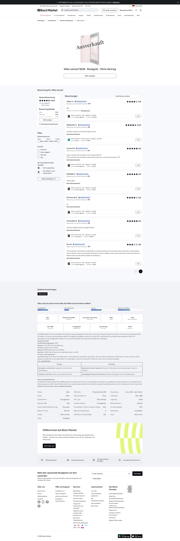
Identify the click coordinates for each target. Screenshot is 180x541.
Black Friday (94, 506)
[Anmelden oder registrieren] (136, 10)
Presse (40, 493)
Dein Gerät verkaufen (79, 501)
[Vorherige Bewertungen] (136, 271)
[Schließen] (177, 2)
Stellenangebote (42, 496)
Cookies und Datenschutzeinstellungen (117, 506)
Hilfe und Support (60, 493)
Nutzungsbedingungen (116, 493)
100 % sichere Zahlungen (80, 523)
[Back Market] (47, 10)
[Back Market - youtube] (43, 501)
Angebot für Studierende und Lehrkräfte (78, 506)
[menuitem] (72, 15)
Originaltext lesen (85, 110)
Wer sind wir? (41, 491)
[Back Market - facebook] (47, 501)
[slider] (39, 141)
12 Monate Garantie (78, 496)
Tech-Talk (94, 491)
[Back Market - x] (39, 506)
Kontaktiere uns (60, 491)
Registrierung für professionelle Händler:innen (78, 513)
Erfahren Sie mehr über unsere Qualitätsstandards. (55, 386)
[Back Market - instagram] (39, 501)
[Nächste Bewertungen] (140, 271)
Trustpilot (40, 499)
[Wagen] (140, 10)
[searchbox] (81, 10)
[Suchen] (62, 10)
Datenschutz (113, 510)
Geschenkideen (96, 503)
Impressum (112, 518)
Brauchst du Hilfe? (126, 10)
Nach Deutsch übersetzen (73, 134)
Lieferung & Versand (61, 496)
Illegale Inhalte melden (115, 520)
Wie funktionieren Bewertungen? (49, 124)
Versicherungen (78, 498)
